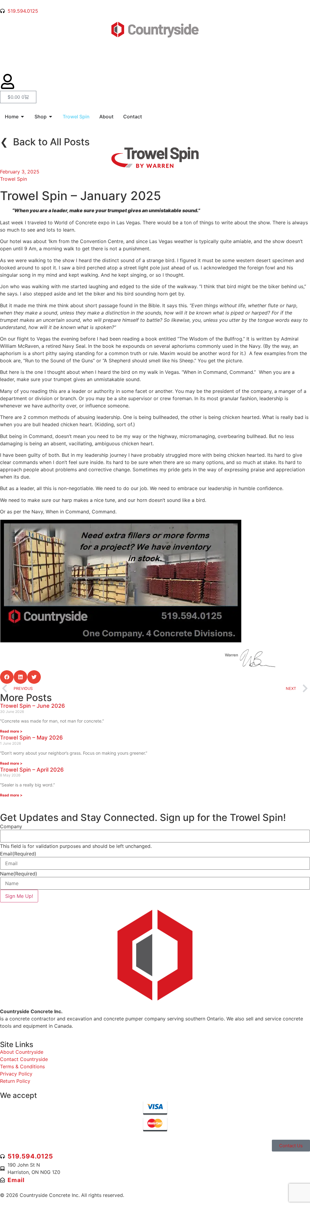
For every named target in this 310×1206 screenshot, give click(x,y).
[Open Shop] (50, 116)
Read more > (11, 731)
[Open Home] (22, 116)
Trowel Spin (13, 179)
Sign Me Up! (19, 896)
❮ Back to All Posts (45, 142)
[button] (7, 677)
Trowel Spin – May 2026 (31, 737)
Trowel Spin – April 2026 (32, 769)
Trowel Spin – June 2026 (32, 706)
